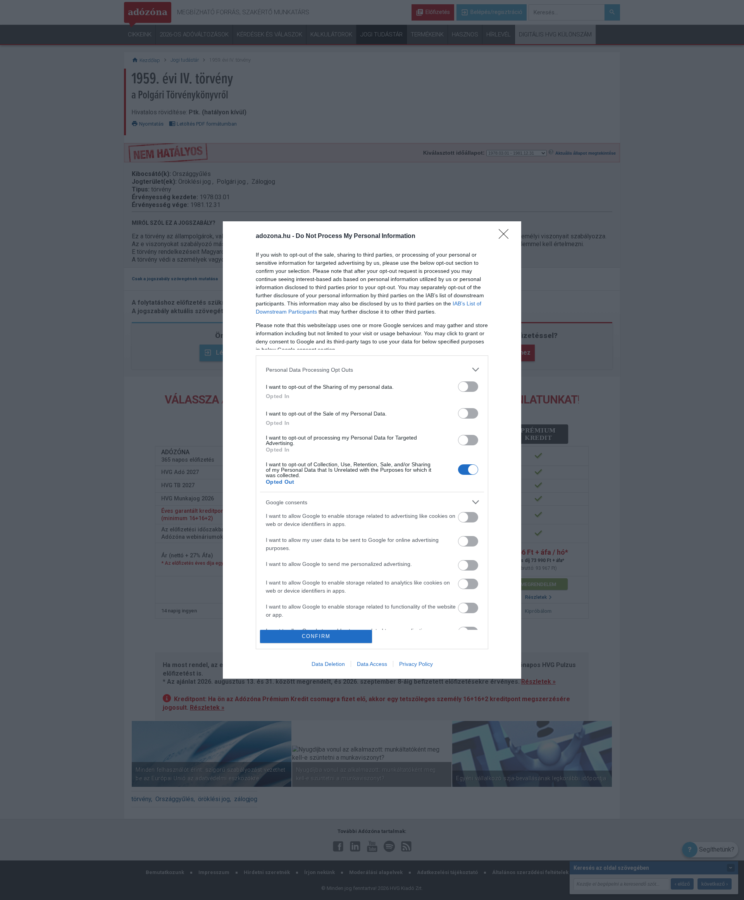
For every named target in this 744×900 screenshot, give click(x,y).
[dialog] (372, 450)
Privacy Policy (416, 664)
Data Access (372, 664)
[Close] (506, 236)
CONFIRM (316, 636)
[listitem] (372, 370)
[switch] (468, 386)
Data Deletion (328, 664)
